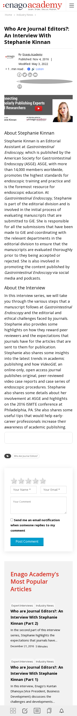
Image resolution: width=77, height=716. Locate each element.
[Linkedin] (30, 74)
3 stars (28, 480)
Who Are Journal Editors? (26, 456)
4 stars (35, 480)
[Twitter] (24, 74)
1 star (14, 480)
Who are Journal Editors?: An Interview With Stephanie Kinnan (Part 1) (36, 673)
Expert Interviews (22, 605)
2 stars (21, 480)
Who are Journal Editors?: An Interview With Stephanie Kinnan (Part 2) (36, 617)
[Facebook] (19, 74)
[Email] (35, 74)
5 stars (42, 480)
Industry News (45, 605)
